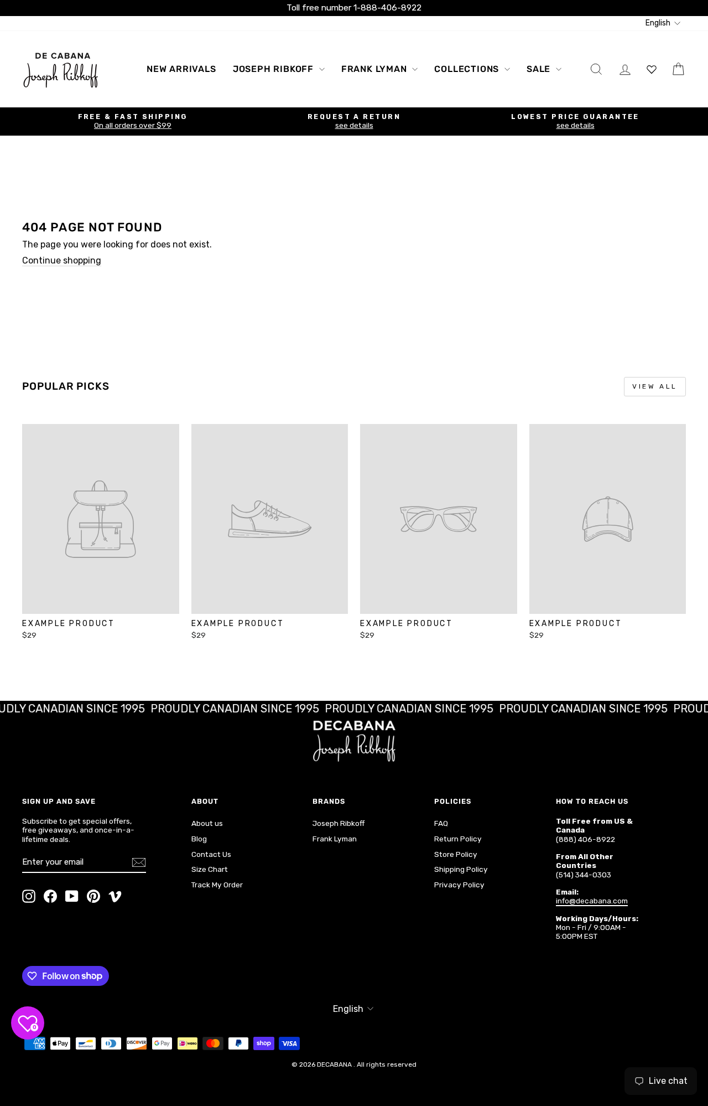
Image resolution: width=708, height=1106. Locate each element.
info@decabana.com (592, 900)
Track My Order (217, 884)
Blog (199, 838)
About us (207, 823)
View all (655, 386)
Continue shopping (61, 260)
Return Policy (458, 838)
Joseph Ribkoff (274, 69)
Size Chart (209, 869)
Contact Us (211, 854)
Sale (540, 69)
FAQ (441, 823)
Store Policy (455, 854)
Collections (468, 69)
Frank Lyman (375, 69)
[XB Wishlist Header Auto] (651, 69)
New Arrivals (181, 69)
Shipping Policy (461, 869)
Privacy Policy (459, 884)
